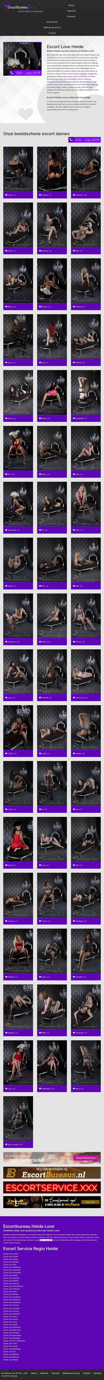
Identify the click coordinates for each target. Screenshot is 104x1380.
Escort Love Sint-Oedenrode (14, 1341)
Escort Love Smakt (10, 1275)
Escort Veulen (78, 76)
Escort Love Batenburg (12, 1349)
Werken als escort (52, 27)
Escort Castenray (84, 79)
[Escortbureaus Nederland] (52, 1173)
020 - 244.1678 (28, 73)
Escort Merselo (52, 79)
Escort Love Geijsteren (12, 1297)
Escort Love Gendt (10, 1346)
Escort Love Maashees (12, 1302)
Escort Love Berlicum (11, 1357)
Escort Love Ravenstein (12, 1335)
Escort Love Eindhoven (12, 1327)
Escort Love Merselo (11, 1262)
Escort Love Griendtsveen (13, 1286)
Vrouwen (71, 16)
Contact (52, 33)
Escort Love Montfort (11, 1354)
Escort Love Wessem (11, 1333)
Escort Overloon (73, 82)
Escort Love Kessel (10, 1319)
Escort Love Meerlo (10, 1294)
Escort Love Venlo (10, 1317)
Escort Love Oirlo (9, 1265)
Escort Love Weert (10, 1325)
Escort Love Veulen (10, 1257)
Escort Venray (89, 76)
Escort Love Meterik (11, 1281)
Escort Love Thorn (10, 1344)
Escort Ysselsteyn (70, 79)
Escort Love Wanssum (11, 1300)
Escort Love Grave (10, 1322)
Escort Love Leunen (11, 1254)
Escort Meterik (85, 82)
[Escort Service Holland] (52, 1187)
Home (71, 5)
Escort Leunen (66, 76)
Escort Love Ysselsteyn (12, 1267)
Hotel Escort (52, 22)
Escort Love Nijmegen (11, 1338)
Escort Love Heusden (11, 1308)
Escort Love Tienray (11, 1305)
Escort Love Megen (10, 1360)
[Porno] (52, 1158)
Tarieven (71, 11)
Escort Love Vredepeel (12, 1273)
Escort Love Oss (9, 1352)
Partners (97, 1373)
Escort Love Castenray (12, 1270)
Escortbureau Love (8, 1373)
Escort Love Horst (10, 1292)
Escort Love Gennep (11, 1311)
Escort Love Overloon (11, 1278)
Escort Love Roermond (12, 1330)
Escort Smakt (61, 82)
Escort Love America (11, 1283)
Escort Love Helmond (11, 1314)
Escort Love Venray (10, 1259)
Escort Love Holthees (11, 1289)
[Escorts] (52, 1202)
